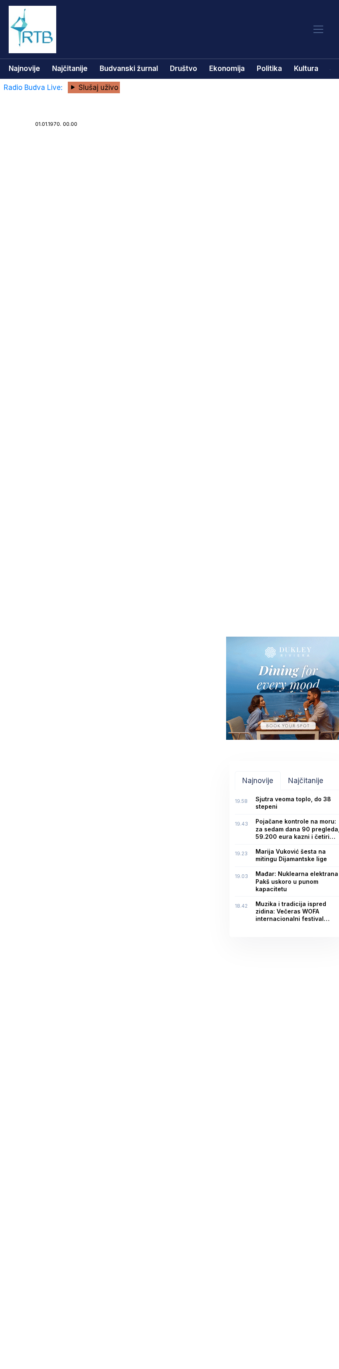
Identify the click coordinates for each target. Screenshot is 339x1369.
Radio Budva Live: (34, 87)
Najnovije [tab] (257, 781)
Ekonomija (227, 68)
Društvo (183, 68)
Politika (269, 68)
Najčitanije (70, 68)
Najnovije (24, 68)
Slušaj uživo (97, 87)
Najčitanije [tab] (305, 781)
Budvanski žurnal (129, 68)
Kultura (306, 68)
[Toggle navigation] (318, 29)
